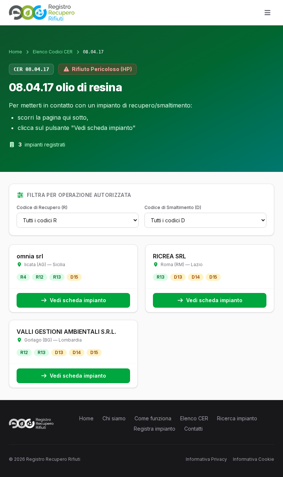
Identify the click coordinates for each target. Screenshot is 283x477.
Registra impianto (154, 428)
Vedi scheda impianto (78, 300)
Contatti (193, 428)
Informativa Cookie (253, 459)
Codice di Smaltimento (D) (172, 207)
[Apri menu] (267, 12)
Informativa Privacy (206, 459)
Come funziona (152, 418)
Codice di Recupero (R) (42, 207)
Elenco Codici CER (53, 51)
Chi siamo (114, 418)
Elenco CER (194, 418)
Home (15, 51)
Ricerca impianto (237, 418)
